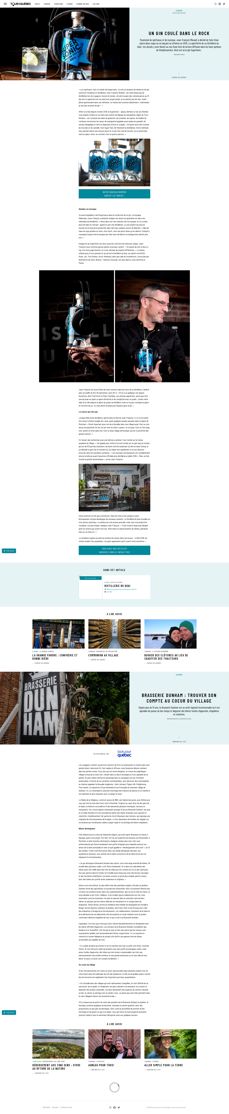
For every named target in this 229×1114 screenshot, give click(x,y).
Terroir (47, 4)
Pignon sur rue (82, 4)
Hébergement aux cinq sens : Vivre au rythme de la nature (56, 1066)
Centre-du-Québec (179, 77)
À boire (70, 4)
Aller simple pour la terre (163, 1065)
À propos (55, 1107)
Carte (37, 4)
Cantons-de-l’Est (179, 742)
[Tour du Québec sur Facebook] (220, 4)
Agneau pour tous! (101, 1065)
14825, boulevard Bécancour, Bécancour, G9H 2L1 (122, 589)
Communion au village (103, 655)
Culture (96, 4)
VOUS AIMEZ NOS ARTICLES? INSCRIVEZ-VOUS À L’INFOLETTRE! (114, 550)
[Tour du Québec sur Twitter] (224, 4)
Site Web (109, 592)
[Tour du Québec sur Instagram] (215, 4)
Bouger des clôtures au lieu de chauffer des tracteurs (166, 656)
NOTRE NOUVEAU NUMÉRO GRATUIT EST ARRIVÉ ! (114, 194)
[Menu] (5, 4)
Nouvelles (46, 1107)
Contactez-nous (66, 1107)
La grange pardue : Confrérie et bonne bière (55, 656)
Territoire (58, 4)
